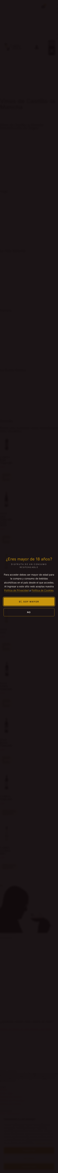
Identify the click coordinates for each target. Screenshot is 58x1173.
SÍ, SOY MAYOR (29, 601)
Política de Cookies (42, 590)
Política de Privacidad (16, 590)
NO (29, 612)
